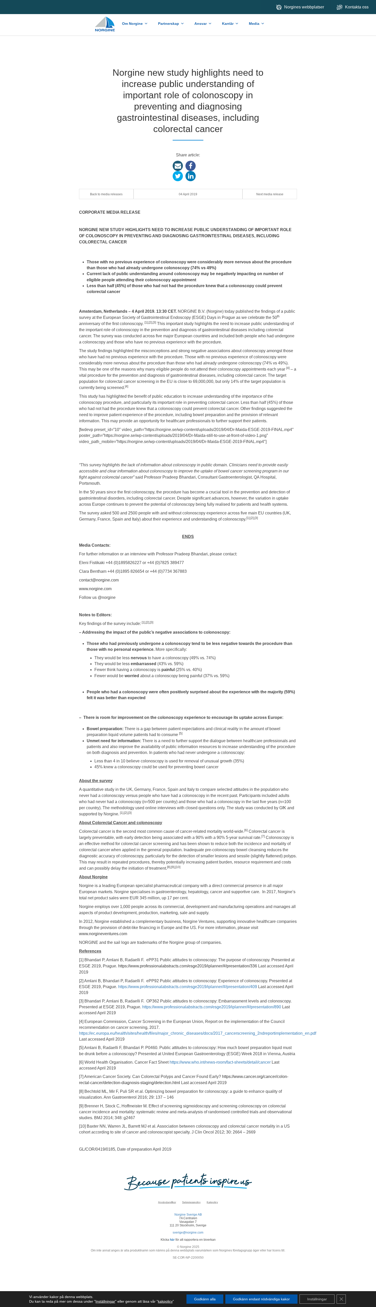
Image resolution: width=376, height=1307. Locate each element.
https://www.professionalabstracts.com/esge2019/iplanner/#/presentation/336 (187, 966)
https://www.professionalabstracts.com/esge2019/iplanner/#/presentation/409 (187, 987)
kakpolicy (165, 1301)
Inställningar (105, 1301)
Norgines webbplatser (304, 7)
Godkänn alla (205, 1299)
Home (105, 21)
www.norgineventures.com (103, 934)
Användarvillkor (167, 1202)
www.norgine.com (95, 589)
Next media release (269, 194)
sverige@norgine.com (188, 1232)
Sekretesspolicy (191, 1202)
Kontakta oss (357, 7)
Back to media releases (106, 194)
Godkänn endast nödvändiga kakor (261, 1299)
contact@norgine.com (99, 580)
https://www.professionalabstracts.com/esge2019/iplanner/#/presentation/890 (212, 1007)
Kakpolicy (212, 1202)
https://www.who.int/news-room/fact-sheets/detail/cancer (220, 1062)
